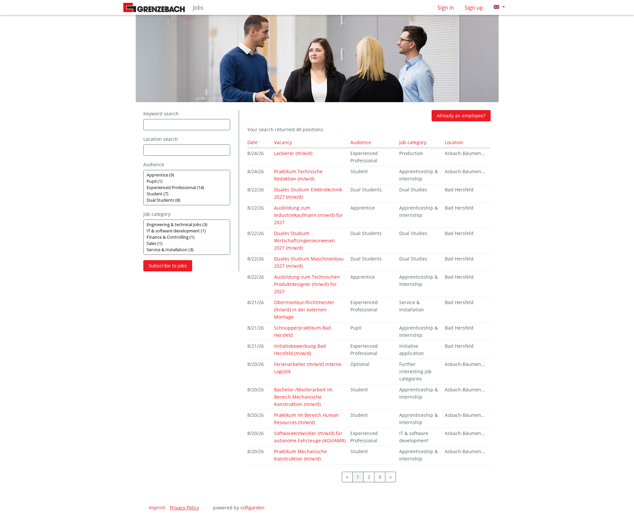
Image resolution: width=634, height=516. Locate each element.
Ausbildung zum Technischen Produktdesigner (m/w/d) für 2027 (307, 284)
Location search (160, 139)
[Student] (187, 194)
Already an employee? (461, 115)
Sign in (446, 7)
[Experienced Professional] (187, 187)
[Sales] (187, 243)
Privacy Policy (184, 507)
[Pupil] (187, 181)
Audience (153, 164)
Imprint (157, 507)
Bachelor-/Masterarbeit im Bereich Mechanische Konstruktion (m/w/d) (303, 396)
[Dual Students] (187, 200)
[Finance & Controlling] (187, 237)
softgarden (252, 507)
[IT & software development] (187, 231)
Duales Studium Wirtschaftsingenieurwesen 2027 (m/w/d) (304, 240)
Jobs (198, 7)
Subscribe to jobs (168, 265)
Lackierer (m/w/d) (293, 153)
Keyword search (161, 113)
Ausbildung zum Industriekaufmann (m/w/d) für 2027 (308, 215)
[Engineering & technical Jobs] (187, 224)
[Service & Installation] (187, 250)
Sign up (474, 7)
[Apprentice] (187, 175)
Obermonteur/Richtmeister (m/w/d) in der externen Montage (304, 309)
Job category (156, 214)
